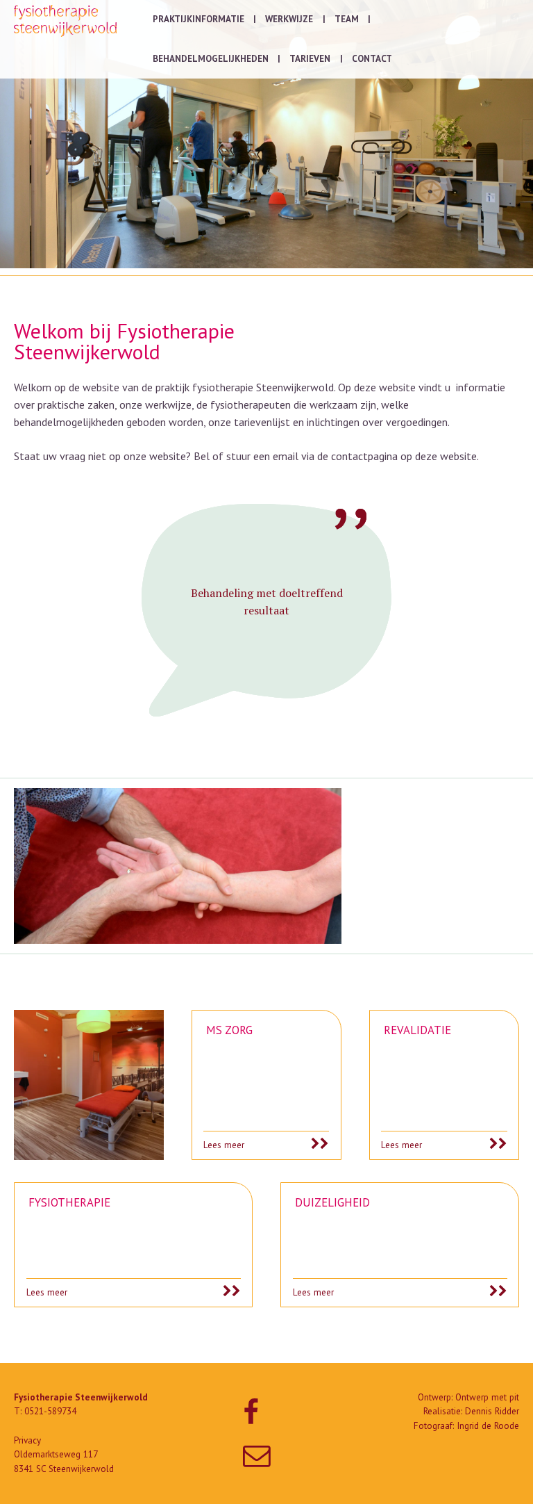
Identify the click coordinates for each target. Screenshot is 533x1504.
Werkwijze (289, 19)
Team (347, 19)
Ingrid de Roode (488, 1426)
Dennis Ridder (492, 1411)
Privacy (27, 1440)
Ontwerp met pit (487, 1397)
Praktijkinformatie (198, 19)
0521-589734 (50, 1411)
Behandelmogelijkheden (211, 59)
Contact (372, 59)
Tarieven (309, 59)
